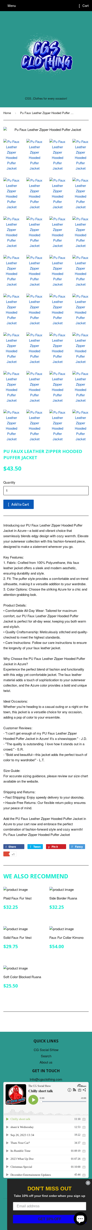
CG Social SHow (46, 1049)
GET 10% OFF (49, 1219)
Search (46, 1056)
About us (46, 1062)
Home (7, 113)
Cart (85, 5)
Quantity (9, 482)
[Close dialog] (88, 1183)
